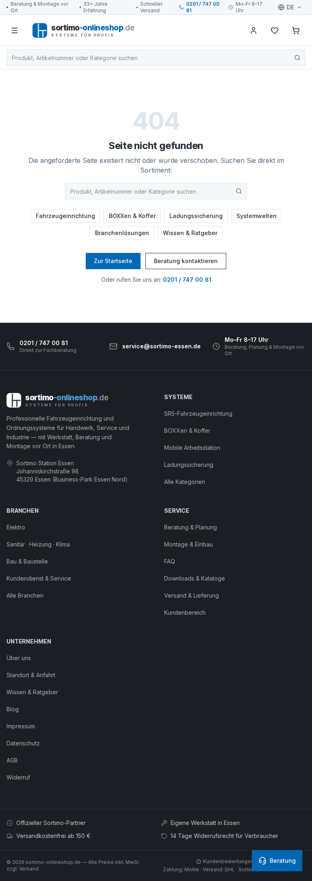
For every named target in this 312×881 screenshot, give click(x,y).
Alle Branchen (24, 595)
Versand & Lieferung (191, 595)
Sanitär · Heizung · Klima (38, 544)
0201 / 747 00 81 (202, 7)
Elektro (15, 527)
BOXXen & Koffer (132, 215)
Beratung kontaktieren (186, 260)
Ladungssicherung (196, 215)
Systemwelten (256, 215)
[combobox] (156, 58)
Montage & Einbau (188, 544)
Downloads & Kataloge (194, 578)
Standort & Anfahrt (30, 675)
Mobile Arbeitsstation (192, 447)
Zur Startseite (113, 260)
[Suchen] (297, 58)
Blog (12, 709)
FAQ (169, 561)
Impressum (20, 726)
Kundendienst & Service (38, 578)
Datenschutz (23, 743)
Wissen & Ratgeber (190, 232)
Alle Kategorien (184, 481)
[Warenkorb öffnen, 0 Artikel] (296, 30)
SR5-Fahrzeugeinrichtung (198, 413)
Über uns (18, 657)
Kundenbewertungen (228, 861)
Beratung (283, 860)
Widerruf (18, 777)
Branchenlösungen (122, 232)
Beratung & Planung (190, 527)
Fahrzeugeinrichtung (65, 215)
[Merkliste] (274, 30)
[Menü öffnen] (14, 30)
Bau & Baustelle (27, 561)
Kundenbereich (185, 612)
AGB (12, 760)
